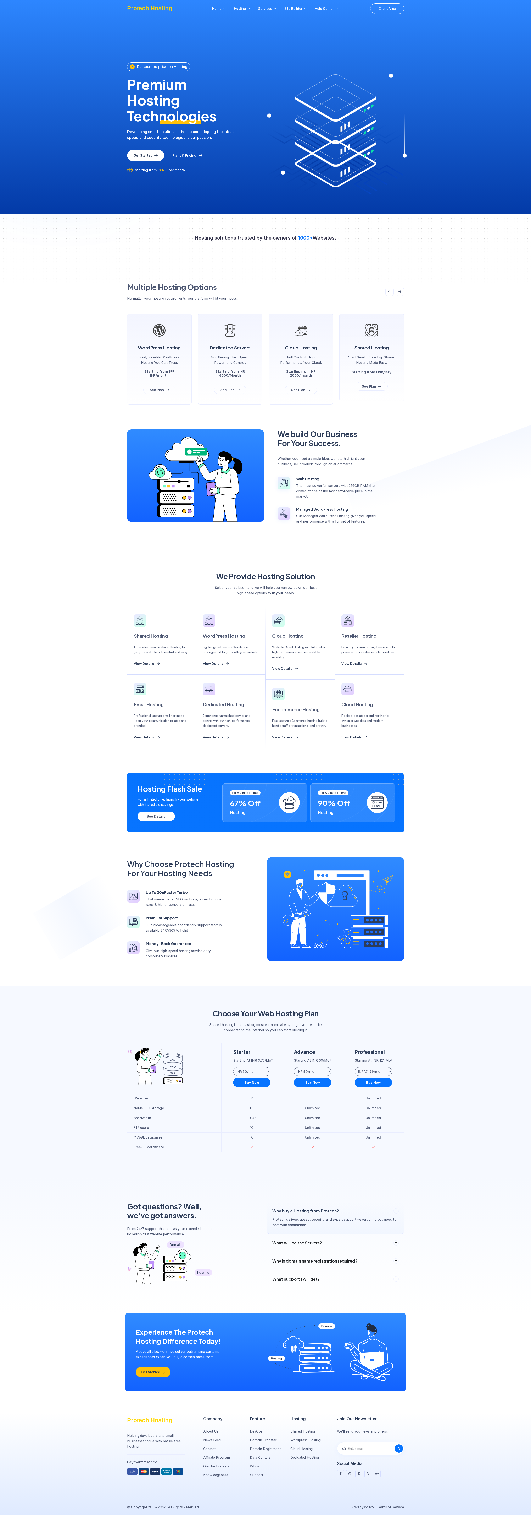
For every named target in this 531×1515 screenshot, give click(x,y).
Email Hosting (149, 704)
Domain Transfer (263, 1440)
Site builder (293, 8)
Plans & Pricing (184, 155)
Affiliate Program (216, 1457)
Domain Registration (265, 1449)
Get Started (143, 155)
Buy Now (252, 1082)
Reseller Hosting (358, 635)
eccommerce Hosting (296, 709)
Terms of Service (390, 1507)
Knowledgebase (215, 1475)
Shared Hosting (371, 347)
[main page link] (153, 1420)
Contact (209, 1449)
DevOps (256, 1431)
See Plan (157, 390)
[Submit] (399, 1448)
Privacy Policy (363, 1507)
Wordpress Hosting (305, 1440)
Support (256, 1475)
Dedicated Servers (230, 347)
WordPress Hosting (159, 347)
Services (265, 8)
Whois (255, 1466)
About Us (210, 1431)
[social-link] (340, 1473)
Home (217, 8)
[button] (389, 292)
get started (151, 1372)
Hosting (240, 8)
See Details (156, 816)
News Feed (212, 1440)
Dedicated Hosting (223, 704)
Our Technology (216, 1466)
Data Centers (260, 1457)
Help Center (324, 8)
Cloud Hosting (301, 347)
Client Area (387, 8)
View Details (144, 663)
